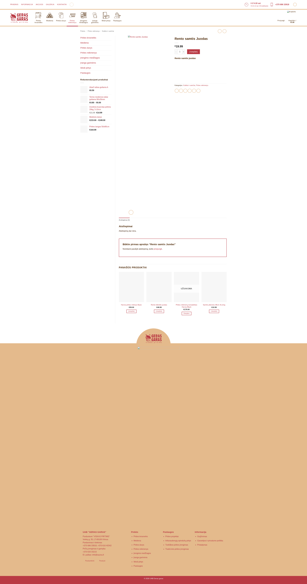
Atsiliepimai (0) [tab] (124, 220)
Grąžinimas (202, 536)
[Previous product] (224, 31)
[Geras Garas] (19, 18)
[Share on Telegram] (198, 91)
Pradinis (14, 4)
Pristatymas (202, 545)
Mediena (49, 21)
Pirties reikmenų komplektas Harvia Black (186, 306)
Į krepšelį (193, 52)
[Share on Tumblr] (194, 91)
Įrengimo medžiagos (83, 21)
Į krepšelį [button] (131, 311)
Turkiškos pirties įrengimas (176, 545)
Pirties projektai (172, 536)
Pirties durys (61, 21)
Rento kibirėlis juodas (159, 305)
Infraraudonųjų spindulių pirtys (178, 541)
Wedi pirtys (106, 21)
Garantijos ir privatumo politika (210, 541)
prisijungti (158, 249)
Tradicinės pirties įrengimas (177, 549)
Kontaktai (62, 4)
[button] (72, 4)
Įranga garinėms (94, 21)
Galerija (50, 4)
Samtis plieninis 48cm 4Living (214, 305)
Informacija (27, 4)
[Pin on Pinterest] (190, 91)
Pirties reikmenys (72, 21)
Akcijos (39, 4)
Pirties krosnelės (38, 21)
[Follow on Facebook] (295, 4)
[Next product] (219, 31)
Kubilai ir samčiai (108, 31)
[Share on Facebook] (177, 91)
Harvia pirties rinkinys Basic (131, 305)
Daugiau (186, 313)
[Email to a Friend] (185, 91)
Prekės (82, 31)
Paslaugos (117, 21)
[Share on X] (181, 91)
